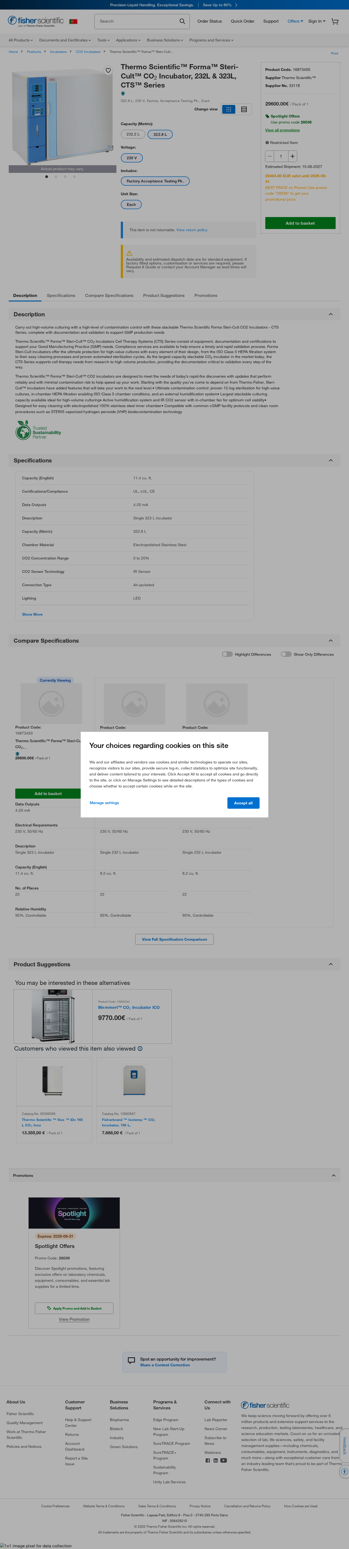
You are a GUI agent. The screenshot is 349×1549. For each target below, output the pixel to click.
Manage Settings (104, 802)
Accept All (243, 803)
